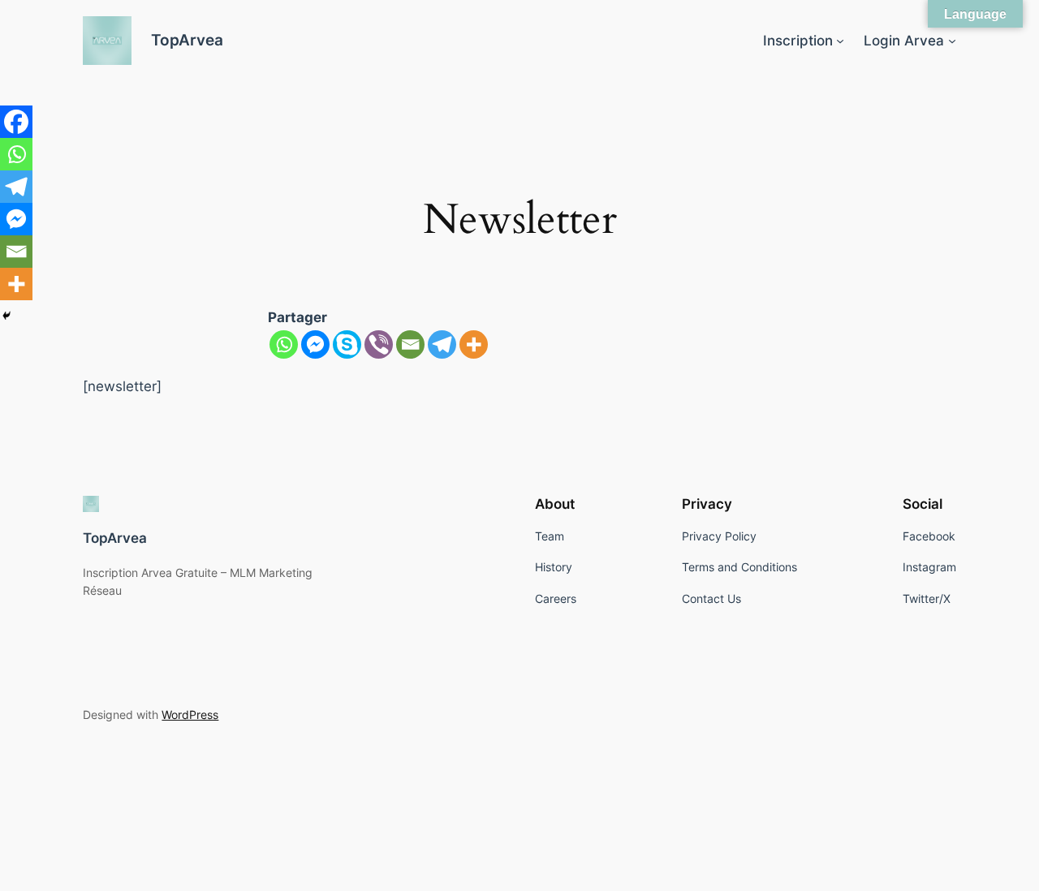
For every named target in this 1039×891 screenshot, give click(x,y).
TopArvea (187, 40)
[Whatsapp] (283, 344)
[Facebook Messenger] (315, 344)
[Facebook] (16, 121)
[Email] (410, 344)
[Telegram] (442, 344)
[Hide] (6, 315)
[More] (473, 344)
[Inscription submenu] (840, 41)
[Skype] (347, 344)
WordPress (190, 714)
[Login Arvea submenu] (952, 41)
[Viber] (378, 344)
